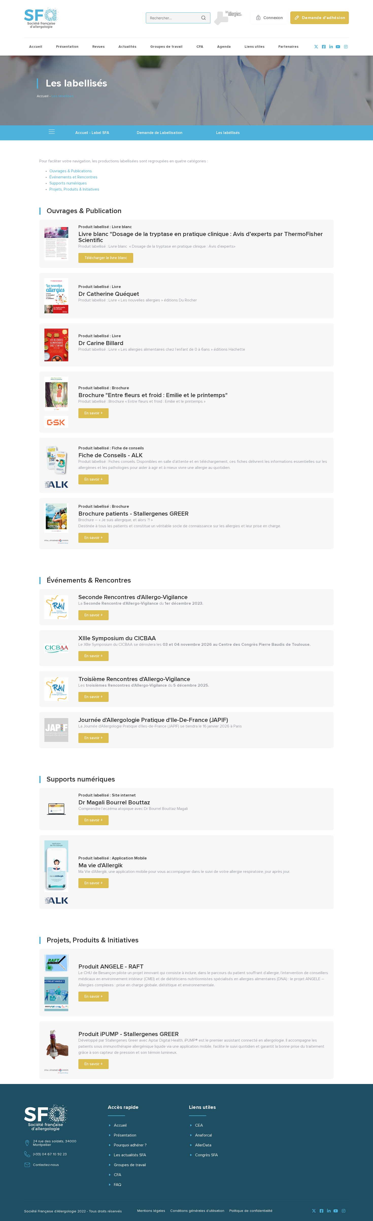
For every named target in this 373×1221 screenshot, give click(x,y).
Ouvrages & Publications (70, 171)
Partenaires (288, 46)
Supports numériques (68, 183)
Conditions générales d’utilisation (197, 1211)
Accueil (35, 46)
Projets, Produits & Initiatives (74, 189)
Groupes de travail (166, 46)
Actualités (127, 46)
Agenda (224, 46)
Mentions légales (151, 1211)
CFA (199, 46)
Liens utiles (254, 46)
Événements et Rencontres (73, 177)
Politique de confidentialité (251, 1211)
